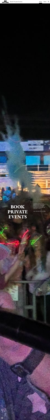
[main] (17, 211)
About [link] (45, 1)
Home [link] (40, 1)
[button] (48, 1)
